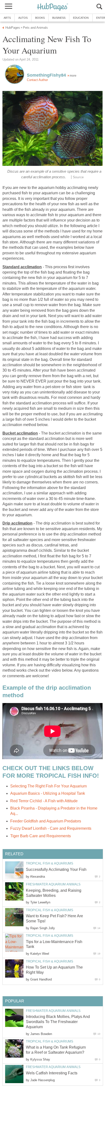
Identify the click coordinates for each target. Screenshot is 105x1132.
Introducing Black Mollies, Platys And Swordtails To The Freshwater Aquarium (58, 1022)
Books (40, 17)
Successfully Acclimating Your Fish (56, 869)
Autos (23, 17)
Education (81, 17)
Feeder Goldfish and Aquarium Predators (45, 821)
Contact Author (37, 80)
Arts (7, 17)
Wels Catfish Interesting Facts (51, 1073)
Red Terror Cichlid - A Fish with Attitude (44, 801)
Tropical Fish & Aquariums (49, 863)
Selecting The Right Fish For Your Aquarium (48, 786)
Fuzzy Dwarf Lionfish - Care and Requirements (50, 828)
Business (58, 17)
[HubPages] (52, 7)
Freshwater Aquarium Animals (53, 884)
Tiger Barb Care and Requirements (40, 836)
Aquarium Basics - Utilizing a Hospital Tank (47, 793)
